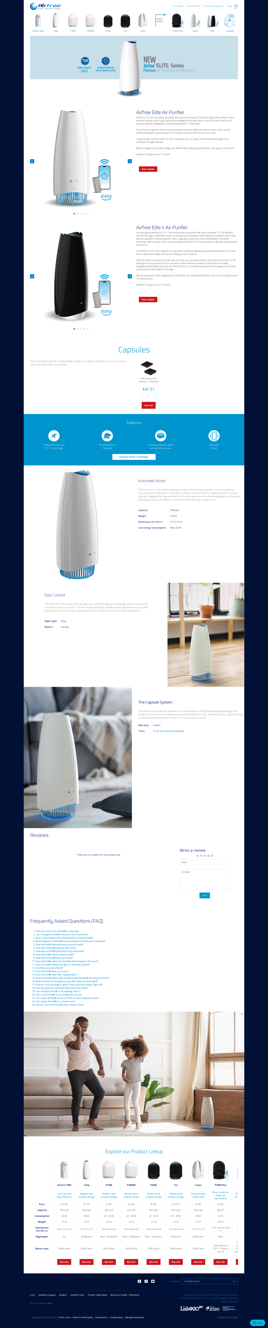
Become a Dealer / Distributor (125, 1294)
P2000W (90, 31)
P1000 (73, 31)
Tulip (55, 31)
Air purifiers (178, 6)
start (128, 1133)
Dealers (63, 1294)
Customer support (47, 1294)
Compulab (233, 1317)
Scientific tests (77, 1294)
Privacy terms (101, 1317)
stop (140, 1133)
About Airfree (193, 6)
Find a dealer (148, 169)
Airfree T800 (38, 31)
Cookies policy (116, 1317)
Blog (229, 6)
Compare (230, 31)
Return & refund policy (83, 1317)
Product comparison (214, 6)
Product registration (97, 1294)
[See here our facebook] (139, 1281)
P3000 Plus (178, 31)
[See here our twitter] (152, 1281)
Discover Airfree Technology (134, 457)
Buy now (148, 405)
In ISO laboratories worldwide (168, 731)
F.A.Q (32, 1294)
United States (192, 1281)
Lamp (195, 31)
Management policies (134, 1317)
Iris (125, 31)
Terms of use (64, 1317)
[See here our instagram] (146, 1281)
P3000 (108, 31)
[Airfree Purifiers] (45, 5)
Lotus (142, 31)
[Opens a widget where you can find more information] (257, 1323)
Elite (212, 31)
